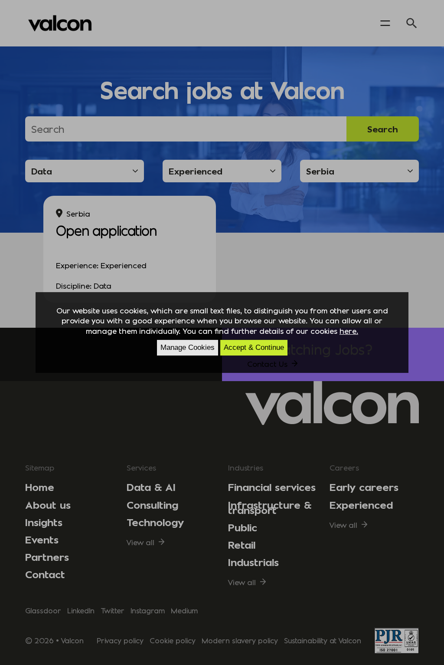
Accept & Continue (254, 347)
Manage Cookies (187, 347)
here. (349, 330)
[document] (222, 332)
